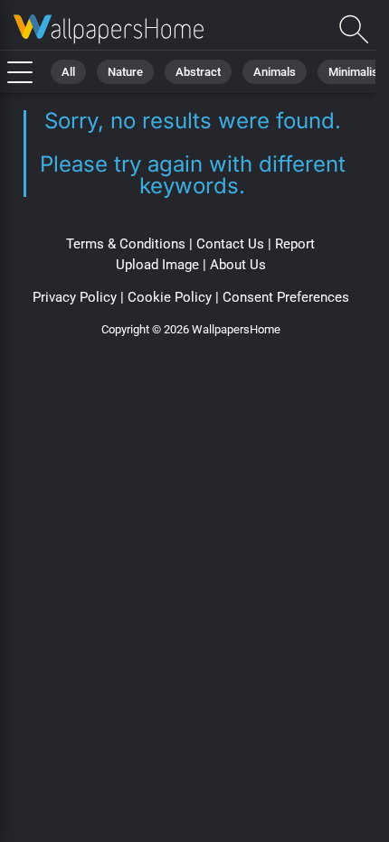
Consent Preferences (286, 297)
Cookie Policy (170, 297)
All (68, 72)
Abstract (198, 72)
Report (295, 244)
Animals (274, 72)
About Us (238, 265)
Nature (125, 72)
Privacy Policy (75, 297)
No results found (109, 29)
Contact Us (230, 244)
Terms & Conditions (125, 244)
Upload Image (157, 265)
